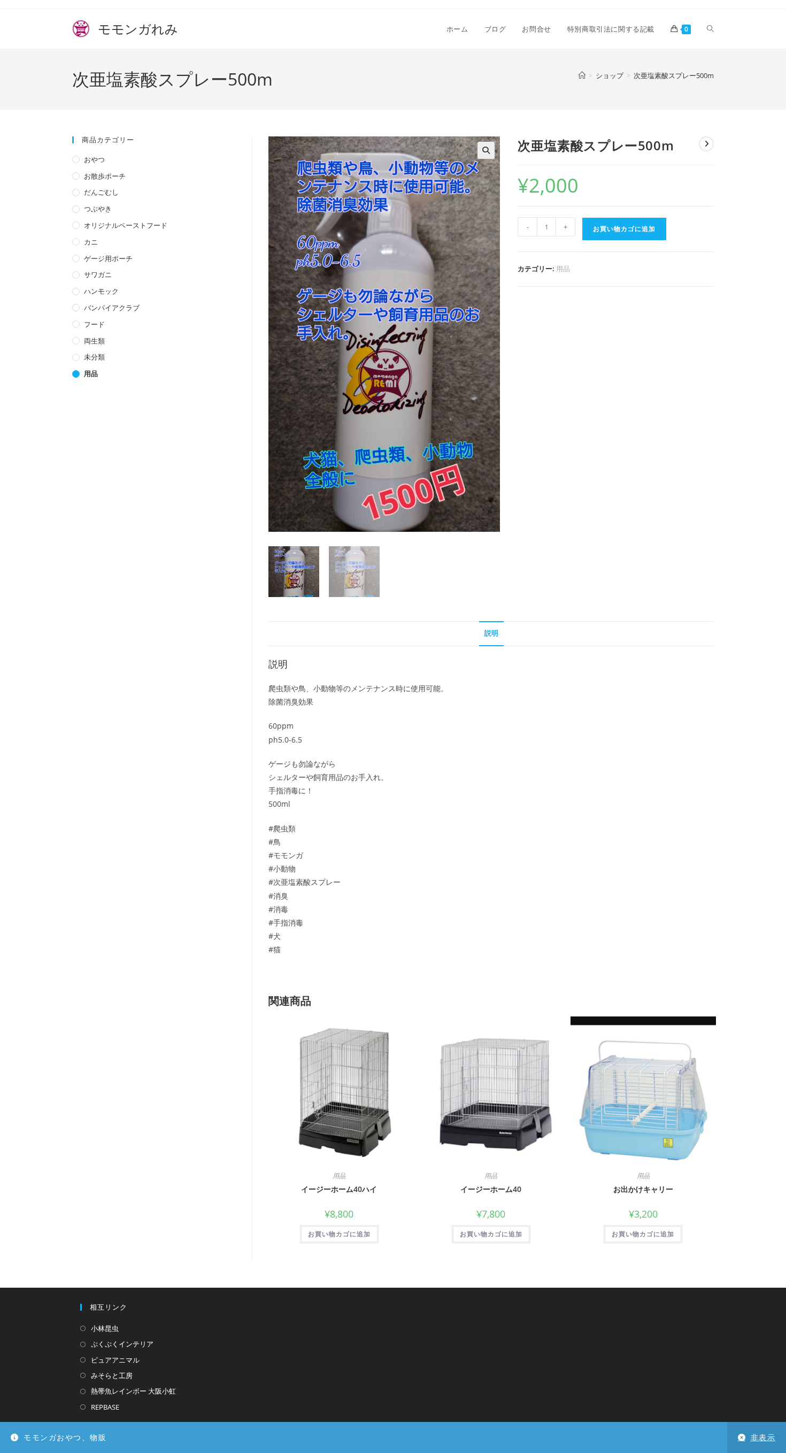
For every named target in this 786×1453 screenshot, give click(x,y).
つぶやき (98, 208)
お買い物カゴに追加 (624, 228)
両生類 (94, 341)
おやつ (94, 159)
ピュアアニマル (115, 1360)
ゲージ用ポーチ (108, 258)
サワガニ (98, 274)
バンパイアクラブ (112, 307)
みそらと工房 (112, 1375)
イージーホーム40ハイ (339, 1189)
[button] (486, 150)
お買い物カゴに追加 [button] (339, 1233)
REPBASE (105, 1407)
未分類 (94, 357)
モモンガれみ (125, 28)
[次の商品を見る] (706, 143)
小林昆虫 (105, 1328)
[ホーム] (582, 75)
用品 (563, 268)
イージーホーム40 (490, 1189)
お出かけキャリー (643, 1189)
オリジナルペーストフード (125, 225)
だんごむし (101, 192)
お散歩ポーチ (105, 176)
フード (94, 324)
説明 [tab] (491, 633)
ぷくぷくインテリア (122, 1344)
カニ (91, 242)
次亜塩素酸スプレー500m (674, 75)
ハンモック (101, 291)
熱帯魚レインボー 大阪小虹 (133, 1391)
